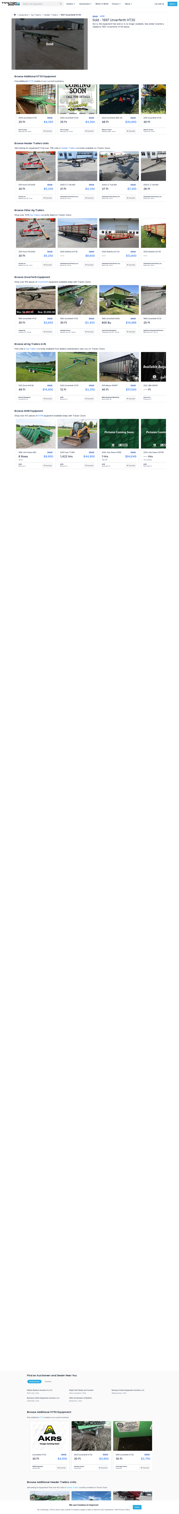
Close (137, 1507)
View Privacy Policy (122, 1510)
